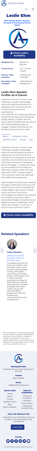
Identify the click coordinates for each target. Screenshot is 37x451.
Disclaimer (27, 401)
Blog (10, 404)
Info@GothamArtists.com (18, 385)
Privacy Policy (27, 403)
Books (23, 140)
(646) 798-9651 (18, 378)
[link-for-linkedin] (20, 441)
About (6, 137)
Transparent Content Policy (27, 407)
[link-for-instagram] (16, 441)
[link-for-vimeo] (24, 441)
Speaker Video (10, 140)
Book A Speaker (9, 407)
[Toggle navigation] (33, 9)
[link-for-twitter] (8, 441)
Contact (10, 399)
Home (9, 394)
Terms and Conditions (27, 397)
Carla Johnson (14, 252)
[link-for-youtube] (28, 441)
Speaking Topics (20, 137)
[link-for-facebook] (12, 441)
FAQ (31, 140)
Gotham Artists (16, 3)
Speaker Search (9, 402)
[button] (19, 55)
